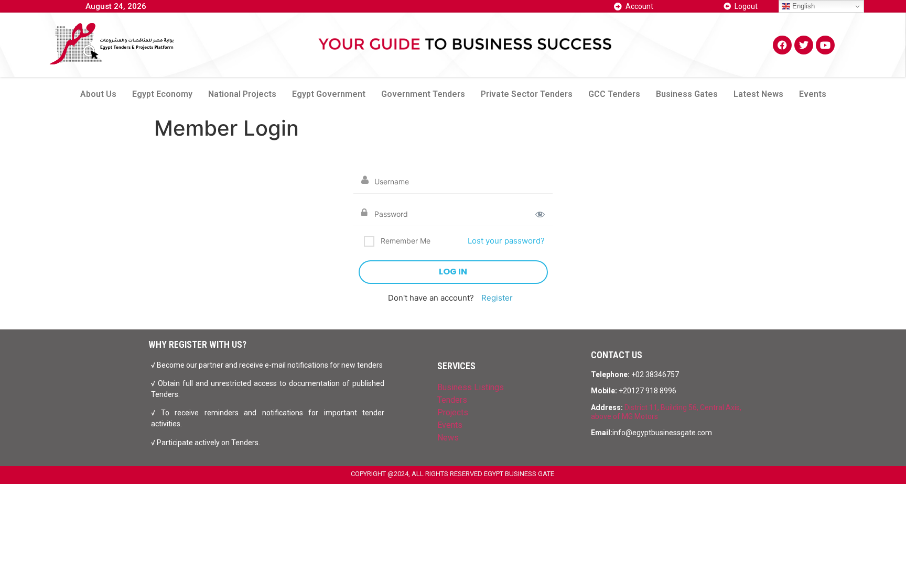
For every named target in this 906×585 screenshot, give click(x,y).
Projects (452, 412)
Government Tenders (423, 94)
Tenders (452, 400)
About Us (98, 94)
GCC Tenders (614, 94)
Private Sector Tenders (527, 94)
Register (497, 298)
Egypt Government (328, 94)
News (448, 438)
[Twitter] (803, 45)
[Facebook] (782, 45)
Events (812, 94)
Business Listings (470, 387)
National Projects (242, 94)
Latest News (758, 94)
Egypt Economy (162, 94)
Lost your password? (506, 241)
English (802, 6)
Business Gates (687, 94)
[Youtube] (825, 45)
